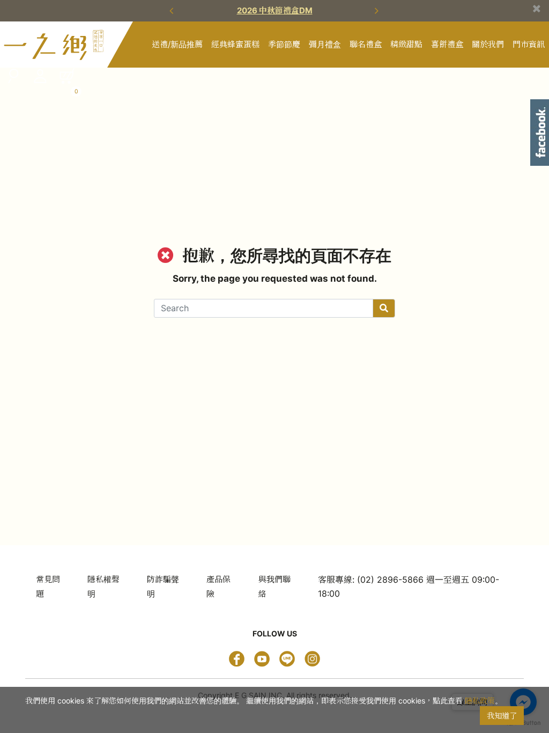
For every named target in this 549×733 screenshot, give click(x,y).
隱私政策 (480, 700)
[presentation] (172, 10)
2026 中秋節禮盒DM (275, 10)
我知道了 (502, 715)
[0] (67, 76)
